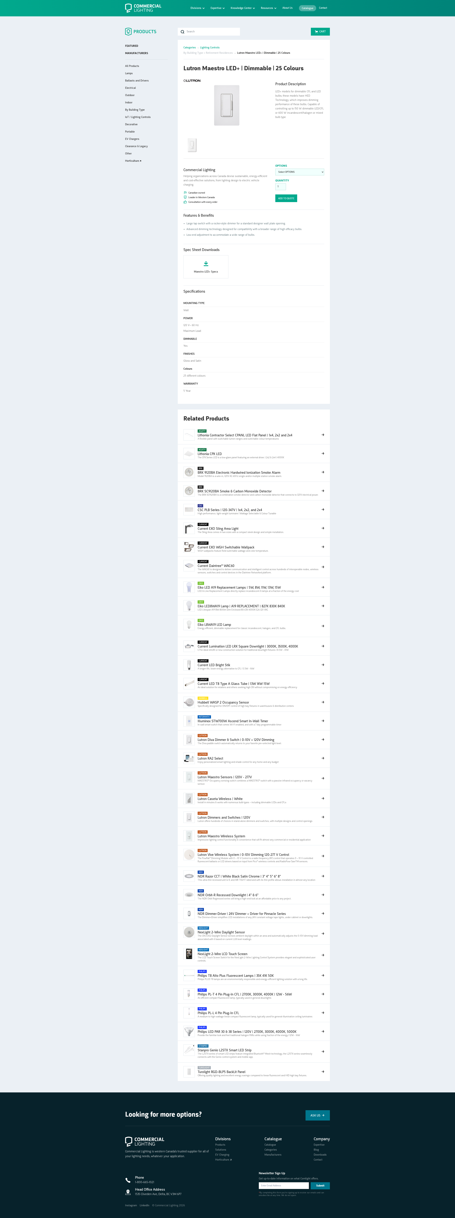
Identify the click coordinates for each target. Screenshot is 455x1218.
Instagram (131, 1205)
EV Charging (222, 1154)
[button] (198, 8)
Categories (189, 47)
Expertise (319, 1144)
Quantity (282, 180)
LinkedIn (144, 1205)
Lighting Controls (210, 47)
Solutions (220, 1149)
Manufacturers (273, 1154)
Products (220, 1144)
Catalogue (307, 8)
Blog (316, 1149)
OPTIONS (281, 166)
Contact (323, 8)
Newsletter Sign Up (272, 1173)
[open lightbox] (226, 104)
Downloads (320, 1154)
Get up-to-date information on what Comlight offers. (288, 1178)
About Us (287, 8)
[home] (144, 8)
